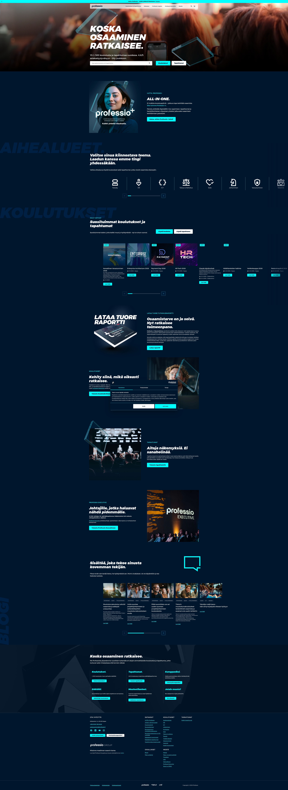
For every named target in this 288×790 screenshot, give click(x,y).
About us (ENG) (167, 766)
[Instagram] (104, 730)
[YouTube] (99, 730)
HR (164, 722)
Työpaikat (166, 757)
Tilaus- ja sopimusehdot (169, 755)
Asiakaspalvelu (167, 720)
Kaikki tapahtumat (187, 720)
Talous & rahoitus (168, 734)
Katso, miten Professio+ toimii (161, 119)
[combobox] (121, 63)
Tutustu (157, 1)
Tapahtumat (179, 63)
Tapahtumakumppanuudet (152, 742)
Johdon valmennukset (151, 722)
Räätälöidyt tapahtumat (151, 739)
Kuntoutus (166, 729)
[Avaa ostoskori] (194, 6)
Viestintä (165, 743)
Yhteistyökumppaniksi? (115, 735)
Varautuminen (167, 741)
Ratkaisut (146, 6)
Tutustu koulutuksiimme (101, 394)
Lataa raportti (154, 348)
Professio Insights (157, 6)
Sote (164, 731)
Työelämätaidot (167, 738)
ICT (164, 725)
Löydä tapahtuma (183, 231)
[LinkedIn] (95, 730)
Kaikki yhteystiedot (98, 735)
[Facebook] (91, 730)
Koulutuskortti (149, 725)
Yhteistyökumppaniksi (173, 682)
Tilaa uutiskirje (149, 755)
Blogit (146, 752)
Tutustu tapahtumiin (157, 465)
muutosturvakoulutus (98, 388)
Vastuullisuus (166, 761)
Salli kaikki (165, 406)
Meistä (180, 6)
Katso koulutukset (99, 680)
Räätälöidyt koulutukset (101, 698)
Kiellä (143, 406)
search (191, 6)
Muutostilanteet (149, 727)
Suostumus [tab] (121, 387)
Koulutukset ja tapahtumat (133, 6)
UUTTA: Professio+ (150, 720)
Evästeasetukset (116, 785)
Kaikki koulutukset (168, 745)
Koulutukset (163, 63)
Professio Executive (170, 6)
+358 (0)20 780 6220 (96, 724)
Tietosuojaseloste (95, 785)
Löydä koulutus (164, 231)
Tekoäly (165, 736)
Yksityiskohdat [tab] (144, 387)
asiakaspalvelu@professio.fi (97, 727)
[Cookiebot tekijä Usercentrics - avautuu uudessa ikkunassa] (169, 383)
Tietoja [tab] (166, 387)
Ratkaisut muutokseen (137, 700)
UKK (164, 759)
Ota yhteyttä (170, 698)
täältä (122, 753)
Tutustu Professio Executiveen (104, 528)
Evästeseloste (106, 785)
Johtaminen (166, 727)
